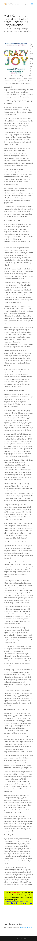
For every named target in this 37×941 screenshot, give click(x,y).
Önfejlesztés (17, 31)
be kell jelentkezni (26, 928)
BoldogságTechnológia (20, 29)
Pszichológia (27, 31)
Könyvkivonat (8, 31)
